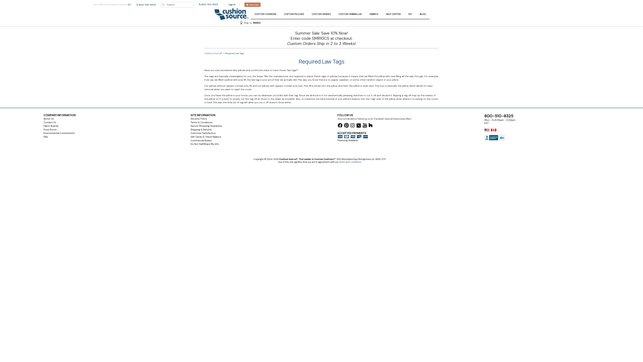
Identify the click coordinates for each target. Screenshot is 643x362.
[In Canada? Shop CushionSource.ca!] (493, 132)
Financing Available (347, 140)
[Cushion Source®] (231, 18)
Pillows (294, 14)
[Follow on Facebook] (340, 126)
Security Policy (199, 118)
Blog (423, 14)
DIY (410, 14)
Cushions (265, 14)
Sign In (232, 4)
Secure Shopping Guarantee (206, 125)
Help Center (393, 14)
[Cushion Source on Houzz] (371, 125)
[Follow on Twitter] (358, 126)
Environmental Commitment (59, 133)
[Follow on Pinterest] (346, 126)
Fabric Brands (51, 125)
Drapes (321, 14)
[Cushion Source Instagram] (352, 126)
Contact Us (50, 122)
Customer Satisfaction (203, 133)
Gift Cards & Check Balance (206, 136)
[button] (250, 23)
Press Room (50, 129)
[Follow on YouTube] (365, 126)
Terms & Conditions (201, 122)
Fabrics (374, 14)
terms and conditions (350, 162)
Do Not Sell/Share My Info (205, 143)
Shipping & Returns (201, 129)
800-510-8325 (147, 4)
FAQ (46, 136)
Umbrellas (350, 14)
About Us (49, 118)
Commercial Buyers (201, 140)
